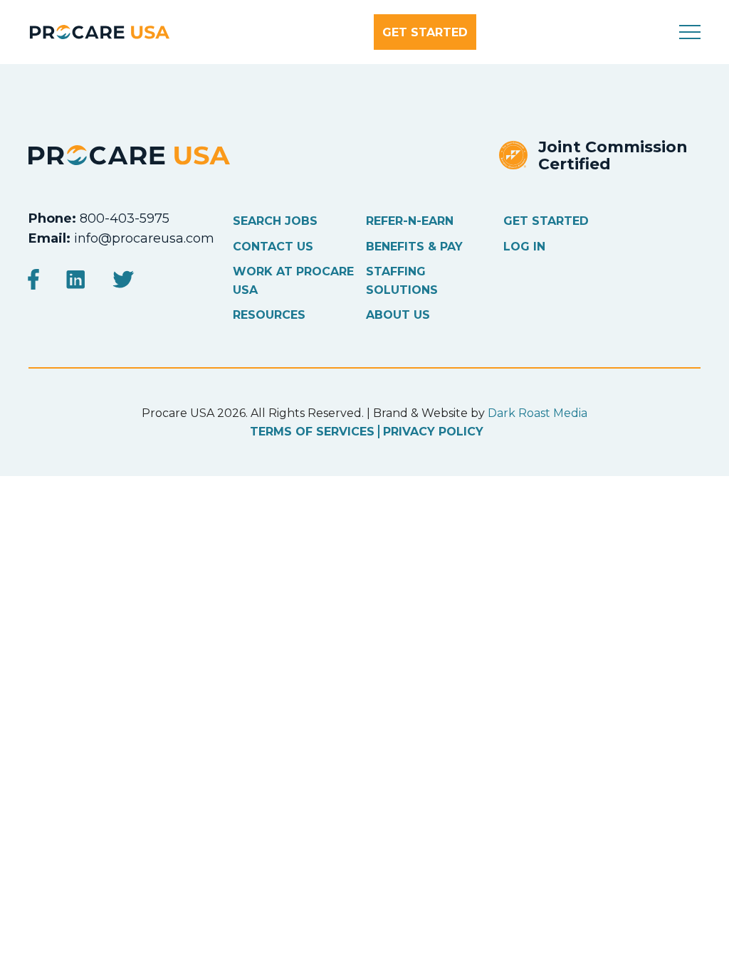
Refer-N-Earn (409, 221)
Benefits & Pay (414, 246)
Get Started (425, 32)
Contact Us (273, 246)
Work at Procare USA (293, 281)
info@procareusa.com (144, 238)
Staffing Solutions (402, 281)
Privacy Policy (433, 431)
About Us (398, 315)
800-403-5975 (124, 218)
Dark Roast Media (537, 413)
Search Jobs (275, 221)
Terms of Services (312, 431)
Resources (269, 315)
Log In (524, 246)
